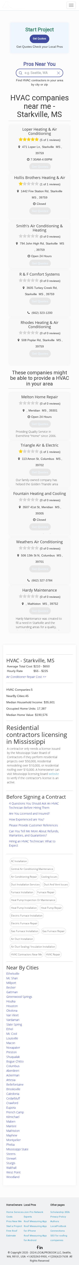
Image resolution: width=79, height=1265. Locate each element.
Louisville (12, 1038)
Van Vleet (12, 1015)
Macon (10, 1043)
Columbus (13, 1066)
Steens (11, 1154)
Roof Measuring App (35, 1221)
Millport (11, 983)
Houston (12, 1006)
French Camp (15, 1112)
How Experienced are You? (26, 819)
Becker (11, 987)
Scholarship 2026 (60, 1212)
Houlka (10, 1001)
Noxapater (13, 1047)
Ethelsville (12, 974)
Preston (11, 1052)
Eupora (11, 1108)
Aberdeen (12, 1071)
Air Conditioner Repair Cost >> (26, 677)
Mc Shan (12, 978)
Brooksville (13, 1089)
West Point (13, 1172)
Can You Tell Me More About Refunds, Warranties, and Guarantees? (34, 833)
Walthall (11, 1168)
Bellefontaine (15, 1084)
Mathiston (13, 1131)
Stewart (11, 1158)
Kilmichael (12, 1117)
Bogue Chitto (15, 1061)
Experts (28, 1216)
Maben (10, 1121)
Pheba (10, 1145)
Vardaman (12, 1020)
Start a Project (14, 1226)
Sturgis (10, 1163)
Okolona (11, 1011)
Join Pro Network (33, 1212)
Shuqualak (13, 1057)
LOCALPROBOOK (26, 5)
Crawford (12, 1103)
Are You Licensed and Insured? (29, 813)
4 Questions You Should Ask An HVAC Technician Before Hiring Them (34, 805)
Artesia (10, 1080)
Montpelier (13, 1140)
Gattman (12, 992)
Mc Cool (11, 1034)
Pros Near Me (14, 1221)
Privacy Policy (58, 1216)
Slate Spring (14, 1024)
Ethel (9, 1029)
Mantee (11, 1126)
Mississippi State (17, 1149)
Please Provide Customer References (33, 825)
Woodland (12, 1177)
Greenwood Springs (19, 997)
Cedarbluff (13, 1098)
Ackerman (12, 1075)
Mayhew (11, 1135)
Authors (54, 1221)
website (54, 774)
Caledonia (12, 1094)
